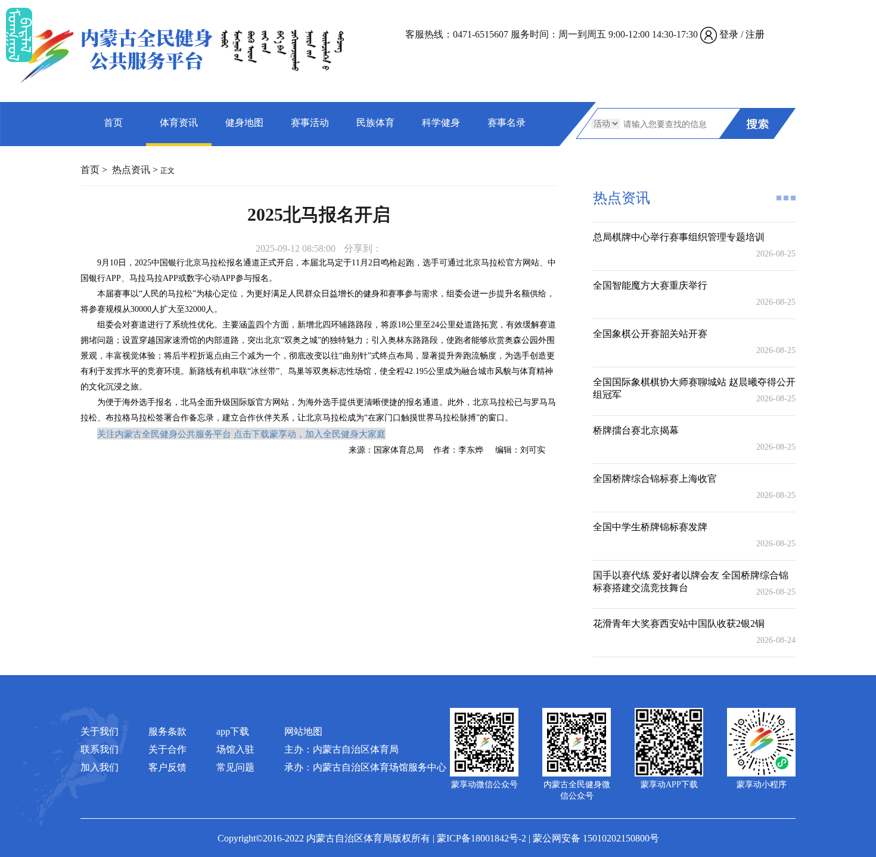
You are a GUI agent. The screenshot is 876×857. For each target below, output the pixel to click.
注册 (755, 34)
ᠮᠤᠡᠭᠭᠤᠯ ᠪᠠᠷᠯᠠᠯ (19, 35)
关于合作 (167, 749)
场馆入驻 (235, 749)
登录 (728, 34)
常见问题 (235, 767)
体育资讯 (179, 122)
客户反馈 (167, 767)
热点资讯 (131, 170)
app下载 (232, 731)
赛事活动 (310, 122)
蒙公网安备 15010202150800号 (596, 838)
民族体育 (375, 122)
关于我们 (99, 731)
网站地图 (303, 731)
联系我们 (99, 749)
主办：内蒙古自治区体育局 (341, 749)
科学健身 (441, 122)
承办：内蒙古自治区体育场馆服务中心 (365, 767)
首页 (113, 122)
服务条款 (167, 731)
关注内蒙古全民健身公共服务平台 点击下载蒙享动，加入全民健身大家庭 (241, 434)
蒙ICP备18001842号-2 (481, 838)
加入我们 (99, 767)
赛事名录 (506, 122)
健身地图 (244, 122)
